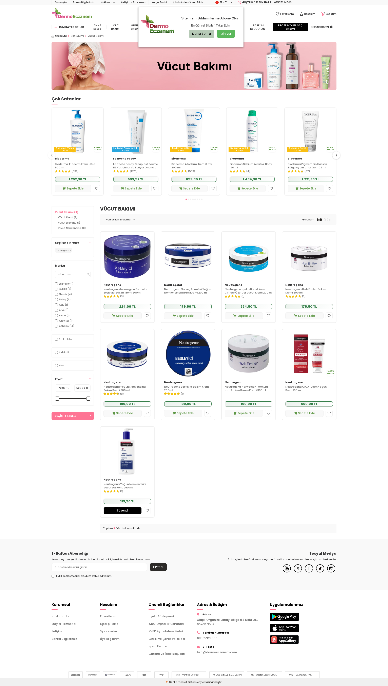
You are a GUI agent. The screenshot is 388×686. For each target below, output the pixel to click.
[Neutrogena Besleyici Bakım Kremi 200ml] (188, 353)
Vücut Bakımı (66, 212)
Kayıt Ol (158, 567)
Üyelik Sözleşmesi (161, 616)
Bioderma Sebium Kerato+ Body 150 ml (251, 166)
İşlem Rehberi (158, 646)
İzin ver (225, 34)
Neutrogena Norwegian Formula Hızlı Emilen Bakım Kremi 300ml (246, 388)
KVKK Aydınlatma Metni (166, 631)
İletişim (57, 631)
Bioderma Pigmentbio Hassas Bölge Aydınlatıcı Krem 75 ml (307, 166)
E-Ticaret (181, 682)
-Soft (171, 682)
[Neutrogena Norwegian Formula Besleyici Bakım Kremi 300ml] (127, 256)
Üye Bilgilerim (109, 639)
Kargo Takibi (159, 2)
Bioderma (62, 159)
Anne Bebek (97, 27)
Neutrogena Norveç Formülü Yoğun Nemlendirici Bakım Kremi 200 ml (187, 291)
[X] (298, 571)
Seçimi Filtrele (65, 416)
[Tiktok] (320, 571)
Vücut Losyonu (69, 222)
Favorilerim (108, 616)
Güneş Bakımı (135, 27)
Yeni (61, 365)
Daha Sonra (201, 34)
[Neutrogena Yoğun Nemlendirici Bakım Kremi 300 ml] (127, 353)
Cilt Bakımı (115, 27)
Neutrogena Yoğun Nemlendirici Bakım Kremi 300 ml (124, 388)
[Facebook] (309, 571)
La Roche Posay (124, 159)
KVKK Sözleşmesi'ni (68, 576)
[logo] (72, 14)
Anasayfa (61, 2)
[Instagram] (331, 571)
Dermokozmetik (322, 27)
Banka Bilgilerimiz (84, 2)
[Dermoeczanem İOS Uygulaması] (291, 628)
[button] (186, 199)
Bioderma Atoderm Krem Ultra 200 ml (191, 166)
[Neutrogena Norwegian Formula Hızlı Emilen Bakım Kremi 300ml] (248, 353)
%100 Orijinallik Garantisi (166, 624)
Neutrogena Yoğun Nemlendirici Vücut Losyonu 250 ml (124, 486)
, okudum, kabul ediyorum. (84, 576)
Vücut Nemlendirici (72, 228)
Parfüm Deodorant (258, 27)
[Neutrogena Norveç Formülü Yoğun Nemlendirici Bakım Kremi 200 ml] (188, 256)
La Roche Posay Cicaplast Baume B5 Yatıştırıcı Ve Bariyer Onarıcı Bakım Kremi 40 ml (135, 166)
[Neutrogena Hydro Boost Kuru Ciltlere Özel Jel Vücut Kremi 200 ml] (248, 256)
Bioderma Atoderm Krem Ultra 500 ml (75, 166)
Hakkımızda (108, 2)
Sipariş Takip (109, 624)
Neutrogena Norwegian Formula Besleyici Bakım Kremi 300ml (125, 291)
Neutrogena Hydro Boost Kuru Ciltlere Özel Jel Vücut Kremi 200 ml (248, 291)
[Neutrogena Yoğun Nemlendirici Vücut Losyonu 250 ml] (127, 451)
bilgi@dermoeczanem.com (217, 652)
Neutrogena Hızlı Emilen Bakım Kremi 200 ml (305, 291)
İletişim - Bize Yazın (133, 2)
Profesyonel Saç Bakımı (290, 27)
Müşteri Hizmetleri (64, 624)
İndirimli (64, 352)
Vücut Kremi (68, 217)
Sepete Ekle (75, 188)
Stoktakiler (65, 339)
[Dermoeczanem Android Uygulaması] (291, 617)
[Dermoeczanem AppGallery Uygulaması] (291, 639)
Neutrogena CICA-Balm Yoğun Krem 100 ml (306, 388)
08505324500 (207, 638)
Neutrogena (112, 285)
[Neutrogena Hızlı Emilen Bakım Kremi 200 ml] (309, 256)
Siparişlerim (108, 631)
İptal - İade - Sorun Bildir (188, 2)
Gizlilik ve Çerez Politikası (167, 639)
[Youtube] (287, 571)
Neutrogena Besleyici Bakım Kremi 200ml (186, 388)
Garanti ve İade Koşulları (167, 654)
